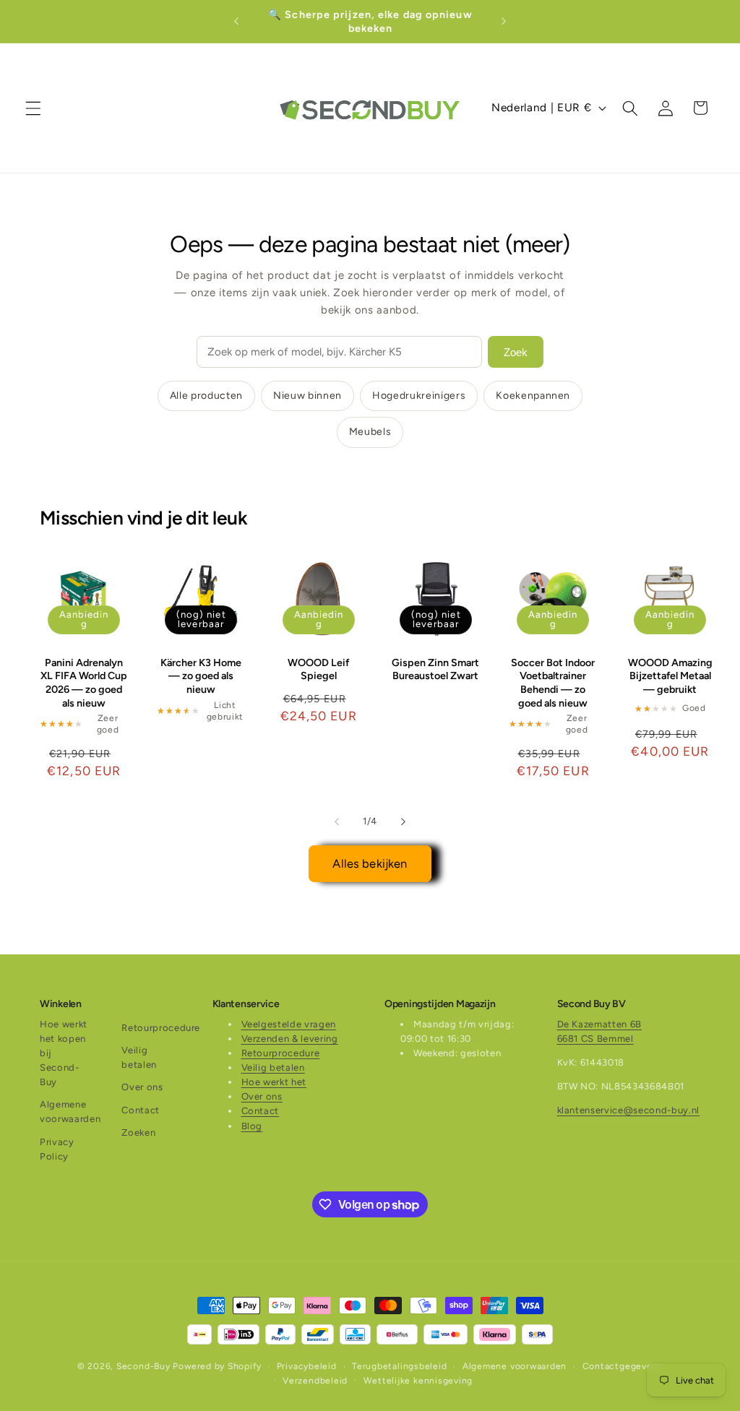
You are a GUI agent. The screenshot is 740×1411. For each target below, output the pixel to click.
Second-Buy (143, 1366)
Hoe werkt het (274, 1081)
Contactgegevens (622, 1366)
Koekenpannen (533, 395)
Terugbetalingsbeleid (399, 1366)
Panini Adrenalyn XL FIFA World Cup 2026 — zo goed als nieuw (83, 682)
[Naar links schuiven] (337, 821)
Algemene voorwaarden (70, 1111)
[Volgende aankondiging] (504, 22)
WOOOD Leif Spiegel (318, 669)
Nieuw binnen (307, 395)
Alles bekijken (369, 863)
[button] (33, 107)
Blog (252, 1126)
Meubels (370, 432)
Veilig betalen (139, 1057)
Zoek (516, 352)
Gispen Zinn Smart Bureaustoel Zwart (435, 669)
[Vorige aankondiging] (236, 22)
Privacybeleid (307, 1366)
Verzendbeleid (315, 1381)
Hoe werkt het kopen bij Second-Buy (63, 1053)
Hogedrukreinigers (418, 395)
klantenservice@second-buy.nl (628, 1110)
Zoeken (138, 1132)
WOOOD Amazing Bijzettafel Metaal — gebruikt (670, 676)
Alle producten (206, 395)
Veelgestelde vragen (289, 1024)
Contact (140, 1110)
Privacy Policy (57, 1149)
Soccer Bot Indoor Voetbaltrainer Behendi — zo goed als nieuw (553, 682)
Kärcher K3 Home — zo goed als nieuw (200, 676)
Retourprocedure (160, 1027)
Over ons (142, 1087)
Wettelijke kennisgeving (418, 1381)
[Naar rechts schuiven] (403, 821)
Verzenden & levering (289, 1038)
